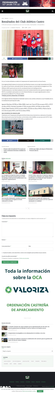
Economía (12, 381)
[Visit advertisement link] (27, 3)
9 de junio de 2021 (6, 27)
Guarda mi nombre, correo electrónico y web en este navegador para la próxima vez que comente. (24, 252)
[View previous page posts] (26, 208)
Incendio (6, 363)
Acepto (40, 391)
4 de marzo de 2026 (33, 202)
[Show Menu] (2, 11)
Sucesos (22, 381)
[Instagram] (7, 387)
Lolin (11, 363)
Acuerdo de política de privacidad (9, 256)
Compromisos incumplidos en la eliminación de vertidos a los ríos (26, 333)
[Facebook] (1, 387)
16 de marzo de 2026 (6, 202)
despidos (38, 361)
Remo (31, 172)
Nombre (4, 239)
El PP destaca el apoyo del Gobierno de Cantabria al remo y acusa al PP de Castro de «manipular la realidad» (41, 199)
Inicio (3, 18)
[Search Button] (52, 11)
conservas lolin (26, 361)
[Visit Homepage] (27, 11)
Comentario (5, 221)
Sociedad (28, 381)
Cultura (33, 381)
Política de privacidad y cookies (29, 391)
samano (19, 363)
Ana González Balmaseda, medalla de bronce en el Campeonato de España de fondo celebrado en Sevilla (14, 199)
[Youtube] (9, 387)
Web (30, 246)
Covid (32, 361)
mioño (15, 363)
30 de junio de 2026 (6, 181)
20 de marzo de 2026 (33, 181)
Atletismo (11, 18)
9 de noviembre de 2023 (13, 342)
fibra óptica (43, 361)
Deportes (6, 18)
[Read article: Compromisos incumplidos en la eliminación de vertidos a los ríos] (4, 334)
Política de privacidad (24, 258)
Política (17, 381)
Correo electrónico (6, 246)
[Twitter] (4, 387)
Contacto (43, 381)
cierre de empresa (17, 361)
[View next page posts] (29, 208)
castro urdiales (7, 361)
